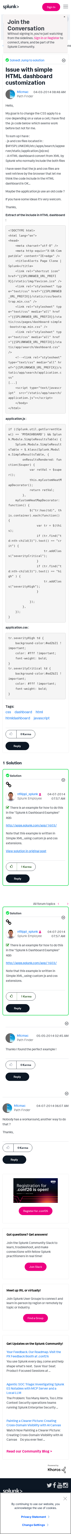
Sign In (51, 7)
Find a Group (35, 1318)
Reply (17, 746)
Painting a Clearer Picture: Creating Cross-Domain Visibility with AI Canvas (34, 1423)
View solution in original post (26, 851)
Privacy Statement (33, 1516)
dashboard (23, 712)
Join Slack (35, 1266)
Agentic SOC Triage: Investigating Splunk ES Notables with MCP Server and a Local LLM (35, 1388)
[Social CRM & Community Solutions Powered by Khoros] (57, 1468)
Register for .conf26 (35, 1211)
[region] (35, 1513)
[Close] (65, 1498)
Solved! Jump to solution (27, 60)
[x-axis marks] (59, 903)
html (39, 712)
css (8, 712)
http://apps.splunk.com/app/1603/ (31, 825)
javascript (42, 718)
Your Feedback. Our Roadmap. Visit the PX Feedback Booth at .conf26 (34, 1354)
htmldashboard (18, 718)
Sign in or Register (47, 38)
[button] (63, 61)
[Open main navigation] (65, 6)
